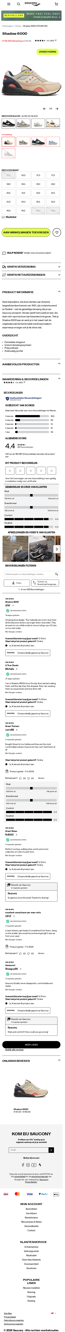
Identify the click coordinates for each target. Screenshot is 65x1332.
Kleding (31, 1301)
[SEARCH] (18, 4)
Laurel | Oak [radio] (23, 142)
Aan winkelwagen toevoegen (26, 232)
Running (31, 1292)
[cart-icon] (56, 4)
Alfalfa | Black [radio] (8, 142)
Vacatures (31, 1268)
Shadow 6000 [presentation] (14, 34)
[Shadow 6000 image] (30, 1087)
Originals (31, 1296)
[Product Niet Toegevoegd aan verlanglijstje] (57, 232)
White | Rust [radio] (53, 124)
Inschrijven (31, 1213)
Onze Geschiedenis (31, 1259)
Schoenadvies (31, 1247)
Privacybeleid (10, 1317)
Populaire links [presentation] (31, 1282)
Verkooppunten (31, 1251)
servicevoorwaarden (39, 1177)
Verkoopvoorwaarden (13, 1324)
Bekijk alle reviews (14, 1050)
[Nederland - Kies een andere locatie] (51, 1313)
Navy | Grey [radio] (38, 142)
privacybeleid (20, 1177)
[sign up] (51, 1150)
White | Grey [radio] (38, 124)
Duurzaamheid (31, 1264)
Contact (31, 1230)
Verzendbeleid (31, 1226)
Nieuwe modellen (31, 1288)
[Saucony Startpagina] (33, 4)
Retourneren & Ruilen (31, 1222)
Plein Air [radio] (53, 142)
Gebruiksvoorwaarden (14, 1320)
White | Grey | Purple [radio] (8, 153)
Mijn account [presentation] (31, 1204)
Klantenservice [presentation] (31, 1242)
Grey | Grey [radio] (23, 124)
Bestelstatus (31, 1217)
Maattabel (11, 217)
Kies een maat (10, 170)
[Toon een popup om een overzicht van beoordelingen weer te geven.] (56, 41)
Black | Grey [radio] (8, 124)
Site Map (8, 1313)
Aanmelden (31, 1209)
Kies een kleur (20, 116)
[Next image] (57, 109)
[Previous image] (44, 109)
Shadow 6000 (21, 1109)
